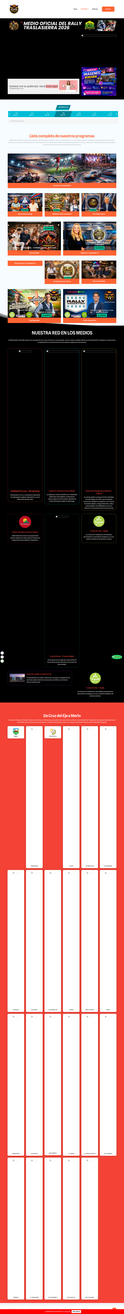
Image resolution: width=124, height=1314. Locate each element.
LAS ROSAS (16, 1009)
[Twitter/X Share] (2, 657)
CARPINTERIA (34, 866)
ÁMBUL (16, 736)
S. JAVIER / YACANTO (89, 1153)
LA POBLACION (90, 866)
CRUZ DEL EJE (52, 736)
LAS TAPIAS (34, 1009)
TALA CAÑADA (108, 1153)
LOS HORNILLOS (52, 1009)
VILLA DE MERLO (52, 1297)
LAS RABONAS (108, 866)
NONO (108, 1009)
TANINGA (15, 1297)
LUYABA (71, 1009)
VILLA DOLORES (89, 1297)
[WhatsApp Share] (2, 661)
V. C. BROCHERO (34, 1297)
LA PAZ (71, 866)
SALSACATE (34, 1153)
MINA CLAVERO (89, 1009)
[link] (43, 86)
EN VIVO (108, 9)
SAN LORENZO (53, 1153)
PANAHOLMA (16, 1153)
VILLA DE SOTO (71, 1297)
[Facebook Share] (2, 653)
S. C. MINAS (71, 1153)
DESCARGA (76, 1311)
